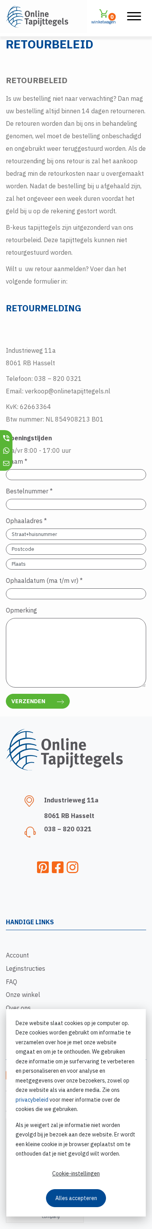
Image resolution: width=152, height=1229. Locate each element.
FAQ (11, 982)
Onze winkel (23, 995)
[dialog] (76, 1112)
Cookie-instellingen (76, 1173)
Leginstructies (25, 968)
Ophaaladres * (26, 521)
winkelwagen (103, 19)
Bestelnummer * (29, 491)
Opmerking (21, 610)
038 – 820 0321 (68, 829)
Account (17, 955)
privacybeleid (32, 1099)
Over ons (18, 1008)
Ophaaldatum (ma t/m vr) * (44, 580)
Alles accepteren (76, 1198)
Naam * (16, 461)
